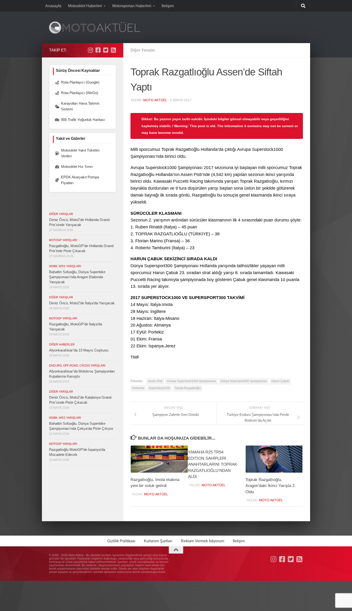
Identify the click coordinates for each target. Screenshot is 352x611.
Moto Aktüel (155, 100)
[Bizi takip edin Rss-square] (113, 50)
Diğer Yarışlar (143, 50)
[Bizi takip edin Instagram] (90, 50)
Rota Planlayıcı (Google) (80, 82)
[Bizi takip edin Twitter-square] (105, 50)
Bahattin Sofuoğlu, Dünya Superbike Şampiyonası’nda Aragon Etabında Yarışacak (77, 277)
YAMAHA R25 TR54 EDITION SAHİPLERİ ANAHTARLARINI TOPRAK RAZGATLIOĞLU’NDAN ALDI (212, 464)
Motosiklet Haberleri (85, 6)
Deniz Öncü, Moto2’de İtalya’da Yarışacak (82, 303)
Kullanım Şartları (158, 541)
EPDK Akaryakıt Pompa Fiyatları (80, 180)
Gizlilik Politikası (121, 541)
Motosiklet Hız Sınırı (77, 166)
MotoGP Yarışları (63, 240)
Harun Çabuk (280, 381)
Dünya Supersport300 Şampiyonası (244, 381)
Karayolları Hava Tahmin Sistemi (80, 106)
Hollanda (138, 388)
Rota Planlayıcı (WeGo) (79, 93)
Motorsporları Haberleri (131, 6)
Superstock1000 (159, 388)
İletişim (168, 6)
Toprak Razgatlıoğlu (188, 388)
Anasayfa (53, 6)
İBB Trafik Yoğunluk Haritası (83, 120)
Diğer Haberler (62, 344)
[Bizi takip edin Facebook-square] (98, 50)
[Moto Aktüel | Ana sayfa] (94, 28)
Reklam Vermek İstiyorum (202, 541)
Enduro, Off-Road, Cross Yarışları (77, 365)
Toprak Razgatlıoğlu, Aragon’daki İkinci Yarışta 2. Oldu (270, 485)
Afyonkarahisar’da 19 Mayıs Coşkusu (78, 350)
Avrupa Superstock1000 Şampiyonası (191, 381)
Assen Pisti (155, 381)
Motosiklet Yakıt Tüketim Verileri (80, 153)
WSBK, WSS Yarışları (65, 266)
